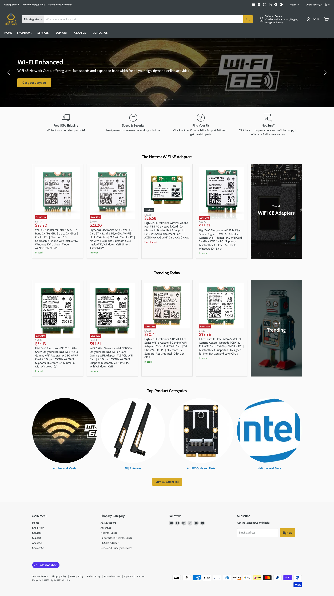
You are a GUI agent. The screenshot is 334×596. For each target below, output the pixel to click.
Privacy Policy (76, 576)
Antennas (106, 527)
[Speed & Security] (133, 125)
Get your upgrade (34, 83)
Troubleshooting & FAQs (33, 4)
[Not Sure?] (268, 125)
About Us (80, 32)
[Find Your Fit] (200, 125)
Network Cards (109, 532)
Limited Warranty (112, 576)
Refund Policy (93, 576)
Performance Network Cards (116, 537)
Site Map (141, 576)
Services (43, 32)
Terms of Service (40, 576)
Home (8, 32)
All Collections (108, 522)
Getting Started (11, 4)
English (293, 4)
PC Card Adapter (109, 542)
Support (61, 32)
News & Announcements (60, 4)
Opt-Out (128, 576)
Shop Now (24, 32)
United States (316, 4)
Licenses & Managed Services (116, 548)
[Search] (248, 19)
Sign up (287, 533)
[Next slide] (324, 72)
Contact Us (100, 32)
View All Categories (167, 481)
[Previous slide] (9, 72)
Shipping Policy (59, 576)
